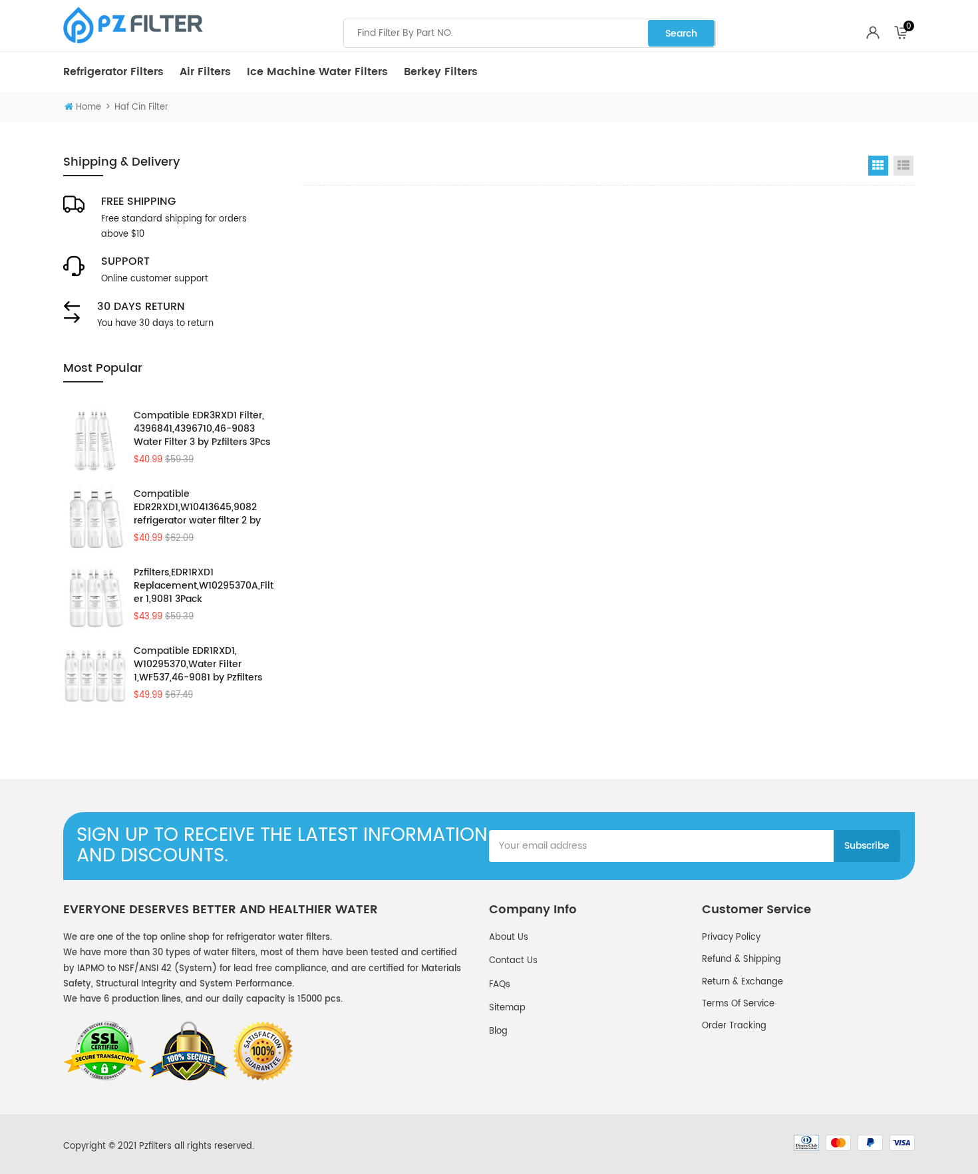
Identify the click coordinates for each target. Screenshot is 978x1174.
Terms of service (738, 1004)
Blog (498, 1031)
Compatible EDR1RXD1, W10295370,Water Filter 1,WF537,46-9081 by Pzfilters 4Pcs (198, 664)
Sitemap (507, 1008)
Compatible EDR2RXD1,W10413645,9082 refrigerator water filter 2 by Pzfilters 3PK (197, 507)
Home (88, 107)
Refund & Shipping (741, 959)
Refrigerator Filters (113, 71)
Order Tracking (734, 1026)
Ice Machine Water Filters (317, 71)
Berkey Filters (441, 71)
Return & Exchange (742, 982)
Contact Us (513, 961)
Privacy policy (731, 938)
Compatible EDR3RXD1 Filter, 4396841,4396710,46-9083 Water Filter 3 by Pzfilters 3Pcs (202, 429)
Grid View (878, 166)
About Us (508, 938)
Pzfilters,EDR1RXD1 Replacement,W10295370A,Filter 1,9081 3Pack (203, 586)
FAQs (499, 985)
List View (903, 166)
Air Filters (205, 71)
